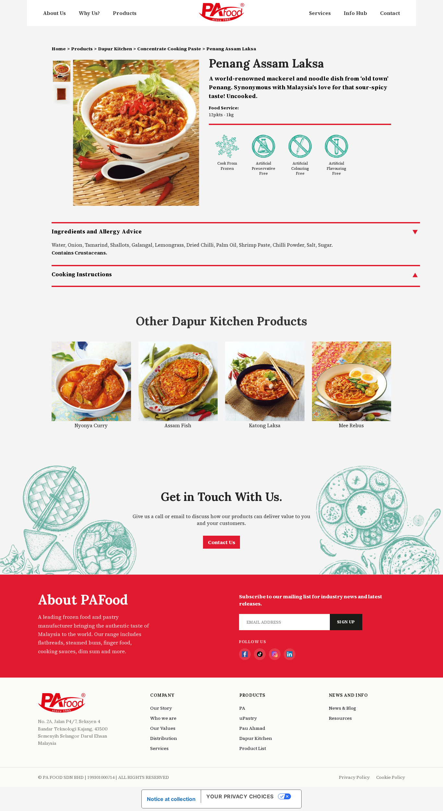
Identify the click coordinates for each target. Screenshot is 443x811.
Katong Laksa (265, 425)
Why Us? (89, 13)
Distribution (163, 738)
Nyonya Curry (91, 425)
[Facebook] (245, 654)
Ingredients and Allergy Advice (97, 231)
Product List (252, 748)
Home (59, 48)
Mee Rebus (351, 425)
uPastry (248, 718)
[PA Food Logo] (221, 13)
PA (242, 708)
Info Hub (355, 13)
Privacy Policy (354, 777)
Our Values (162, 728)
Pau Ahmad (252, 728)
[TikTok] (260, 654)
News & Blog (342, 708)
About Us (54, 13)
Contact (390, 13)
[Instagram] (275, 654)
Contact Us (221, 542)
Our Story (161, 708)
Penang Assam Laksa (231, 48)
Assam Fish (177, 425)
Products (125, 13)
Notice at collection (171, 799)
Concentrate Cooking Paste (169, 48)
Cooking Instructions (82, 274)
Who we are (163, 718)
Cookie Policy (390, 777)
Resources (340, 718)
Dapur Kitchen (115, 48)
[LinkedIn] (289, 654)
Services (320, 13)
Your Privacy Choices (240, 796)
